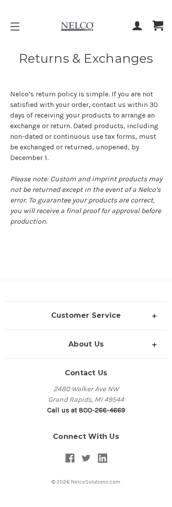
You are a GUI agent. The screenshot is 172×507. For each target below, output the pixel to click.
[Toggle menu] (23, 26)
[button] (86, 315)
